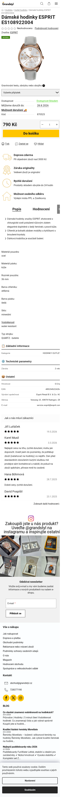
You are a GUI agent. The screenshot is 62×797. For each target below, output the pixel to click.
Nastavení (30, 780)
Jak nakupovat (10, 633)
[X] (13, 698)
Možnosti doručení (12, 110)
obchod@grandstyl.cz (21, 683)
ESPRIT (14, 32)
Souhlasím (30, 789)
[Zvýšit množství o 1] (57, 124)
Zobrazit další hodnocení (46, 503)
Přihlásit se (15, 613)
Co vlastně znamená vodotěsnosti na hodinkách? (28, 712)
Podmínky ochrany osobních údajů (20, 651)
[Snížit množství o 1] (42, 124)
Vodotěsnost (7, 322)
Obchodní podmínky (13, 642)
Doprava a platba (11, 638)
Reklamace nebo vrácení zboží (18, 646)
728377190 (16, 689)
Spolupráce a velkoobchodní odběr (20, 668)
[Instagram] (20, 698)
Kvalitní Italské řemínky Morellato (20, 729)
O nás (6, 655)
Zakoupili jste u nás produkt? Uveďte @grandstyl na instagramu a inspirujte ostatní (32, 528)
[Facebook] (6, 698)
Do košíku (31, 133)
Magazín (7, 659)
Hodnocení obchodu (13, 664)
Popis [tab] (16, 209)
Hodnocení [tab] (41, 209)
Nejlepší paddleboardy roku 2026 (20, 747)
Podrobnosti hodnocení (46, 28)
